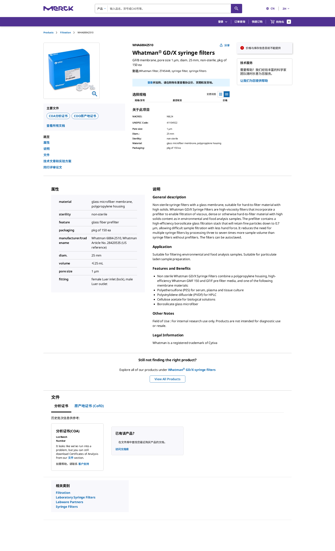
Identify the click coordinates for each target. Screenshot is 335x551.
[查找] (236, 8)
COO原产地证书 (85, 116)
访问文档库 (122, 449)
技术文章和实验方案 (57, 161)
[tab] (51, 32)
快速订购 (257, 21)
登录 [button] (221, 21)
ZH (284, 8)
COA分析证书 (58, 116)
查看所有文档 (56, 126)
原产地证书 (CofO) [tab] (89, 405)
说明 (46, 149)
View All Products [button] (167, 379)
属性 (46, 142)
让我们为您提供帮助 (254, 81)
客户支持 (83, 464)
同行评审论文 (52, 167)
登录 (150, 82)
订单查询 (239, 21)
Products (48, 32)
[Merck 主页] (58, 8)
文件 (46, 155)
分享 (227, 45)
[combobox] (168, 8)
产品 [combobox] (100, 8)
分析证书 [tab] (61, 405)
